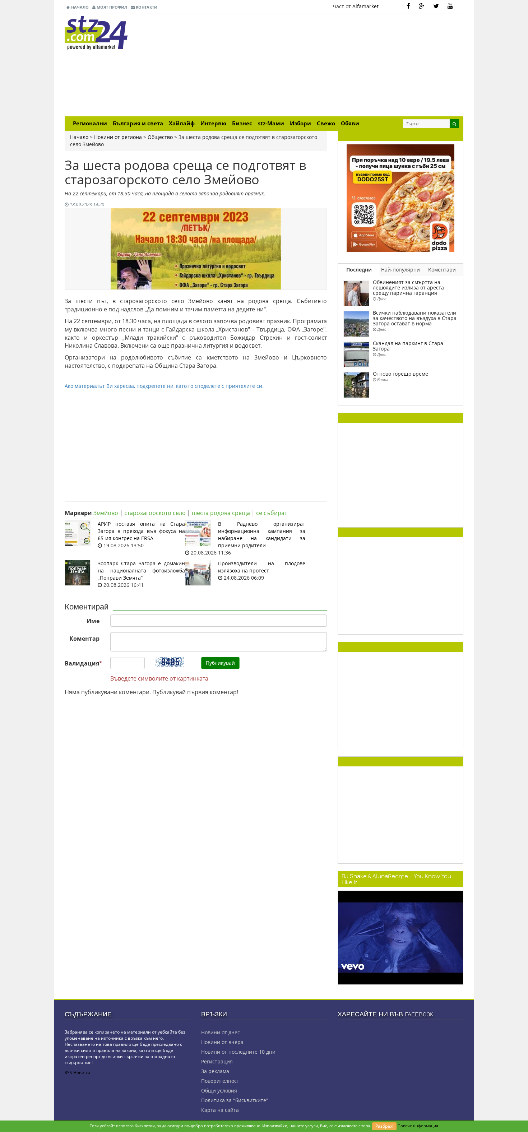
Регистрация (217, 1061)
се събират (271, 513)
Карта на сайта (220, 1110)
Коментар (84, 638)
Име (93, 621)
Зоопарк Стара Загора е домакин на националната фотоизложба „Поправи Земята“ (141, 570)
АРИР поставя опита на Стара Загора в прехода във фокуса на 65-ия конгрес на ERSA (141, 531)
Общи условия (219, 1090)
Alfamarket (365, 6)
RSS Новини (77, 1073)
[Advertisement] (332, 66)
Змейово (105, 513)
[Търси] (454, 123)
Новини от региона (118, 137)
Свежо (326, 123)
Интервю (213, 123)
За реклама (215, 1071)
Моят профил (111, 7)
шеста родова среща (221, 513)
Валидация (83, 663)
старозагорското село (155, 513)
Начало (79, 7)
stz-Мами (271, 123)
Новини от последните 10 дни (238, 1051)
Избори (300, 123)
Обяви (350, 123)
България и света (138, 123)
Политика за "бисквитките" (234, 1100)
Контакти (146, 7)
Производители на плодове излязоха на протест (261, 567)
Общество (160, 137)
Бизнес (242, 123)
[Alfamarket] (400, 197)
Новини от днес (220, 1032)
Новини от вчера (222, 1042)
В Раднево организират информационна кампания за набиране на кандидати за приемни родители (261, 534)
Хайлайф (182, 123)
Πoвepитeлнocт (220, 1080)
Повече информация (418, 1125)
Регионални (90, 123)
